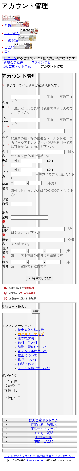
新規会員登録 (13, 62)
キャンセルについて (32, 351)
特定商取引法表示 (31, 330)
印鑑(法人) (18, 456)
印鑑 (7, 456)
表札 (52, 456)
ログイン (10, 58)
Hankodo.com (36, 460)
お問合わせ (26, 364)
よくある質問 (43, 433)
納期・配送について (32, 347)
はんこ (31, 456)
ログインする (41, 62)
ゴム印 (70, 456)
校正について (27, 355)
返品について (27, 359)
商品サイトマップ (44, 428)
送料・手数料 (27, 342)
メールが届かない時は (34, 368)
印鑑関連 (42, 456)
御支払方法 (26, 338)
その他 (60, 456)
